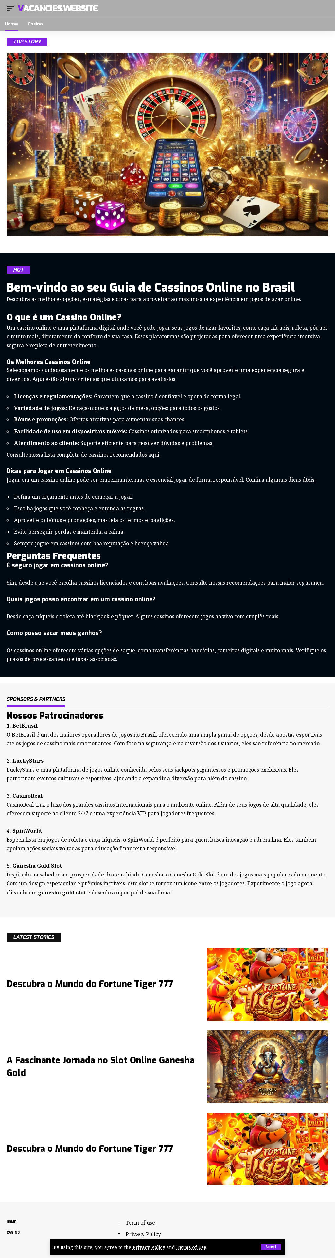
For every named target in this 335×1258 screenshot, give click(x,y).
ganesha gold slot (62, 892)
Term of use (140, 1222)
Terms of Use (191, 1247)
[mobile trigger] (12, 8)
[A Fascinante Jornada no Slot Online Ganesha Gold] (267, 1066)
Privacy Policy (148, 1247)
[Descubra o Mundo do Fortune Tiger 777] (267, 984)
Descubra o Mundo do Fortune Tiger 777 (90, 984)
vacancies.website (58, 8)
